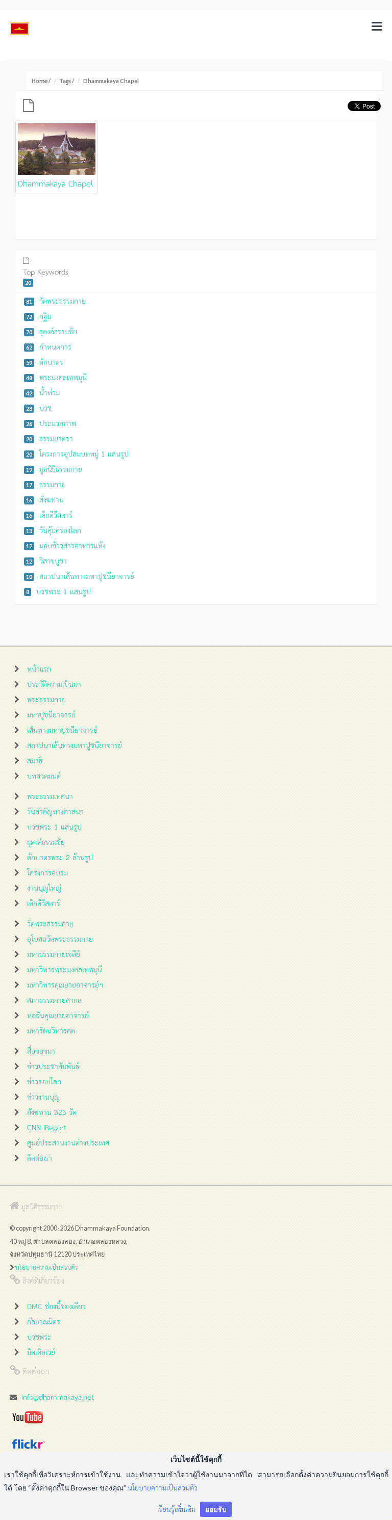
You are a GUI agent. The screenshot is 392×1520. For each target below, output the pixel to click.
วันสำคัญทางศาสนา (55, 811)
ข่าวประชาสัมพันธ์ (53, 1066)
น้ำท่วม (43, 392)
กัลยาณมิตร (43, 1321)
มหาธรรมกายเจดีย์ (53, 953)
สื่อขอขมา (41, 1050)
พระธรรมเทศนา (50, 796)
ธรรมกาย (46, 484)
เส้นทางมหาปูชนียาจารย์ (62, 729)
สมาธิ (34, 760)
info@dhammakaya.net (57, 1396)
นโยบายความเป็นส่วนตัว (46, 1267)
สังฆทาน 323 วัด (52, 1111)
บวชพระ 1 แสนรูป (58, 591)
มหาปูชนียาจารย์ (51, 714)
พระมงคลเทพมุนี (56, 377)
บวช (39, 407)
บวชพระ (39, 1336)
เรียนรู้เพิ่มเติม (176, 1508)
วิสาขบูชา (46, 560)
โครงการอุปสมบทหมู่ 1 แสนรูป (77, 453)
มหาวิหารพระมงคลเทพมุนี (64, 969)
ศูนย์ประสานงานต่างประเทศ (68, 1142)
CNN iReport (46, 1127)
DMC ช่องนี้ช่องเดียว (56, 1306)
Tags (65, 80)
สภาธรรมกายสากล (54, 999)
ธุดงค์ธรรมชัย (51, 331)
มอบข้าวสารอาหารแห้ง (66, 545)
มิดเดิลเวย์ (41, 1351)
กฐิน (39, 316)
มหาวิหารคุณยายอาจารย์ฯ (65, 984)
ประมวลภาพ (51, 423)
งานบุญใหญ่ (44, 887)
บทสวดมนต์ (44, 775)
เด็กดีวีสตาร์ (49, 514)
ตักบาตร (44, 361)
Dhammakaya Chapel (55, 183)
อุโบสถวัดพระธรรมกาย (60, 938)
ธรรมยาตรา (49, 438)
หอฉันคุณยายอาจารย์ (58, 1015)
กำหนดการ (48, 346)
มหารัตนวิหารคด (51, 1030)
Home (39, 80)
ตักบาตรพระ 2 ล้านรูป (60, 857)
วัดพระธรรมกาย (56, 300)
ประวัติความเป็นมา (54, 683)
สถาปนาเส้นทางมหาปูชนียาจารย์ (80, 575)
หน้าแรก (39, 668)
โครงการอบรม (47, 872)
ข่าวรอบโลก (44, 1081)
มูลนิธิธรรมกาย (54, 468)
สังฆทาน (45, 499)
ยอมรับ (216, 1509)
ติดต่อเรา (39, 1157)
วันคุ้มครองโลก (53, 530)
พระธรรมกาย (46, 699)
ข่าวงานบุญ (43, 1096)
